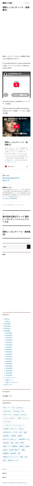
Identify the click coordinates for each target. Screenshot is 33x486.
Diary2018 (9, 345)
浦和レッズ (6, 446)
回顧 (25, 432)
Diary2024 (7, 328)
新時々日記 (7, 3)
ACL (13, 407)
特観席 (27, 446)
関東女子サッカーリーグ (10, 457)
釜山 (19, 453)
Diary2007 (9, 370)
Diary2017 (9, 347)
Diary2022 (9, 335)
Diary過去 (7, 330)
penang (23, 414)
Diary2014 (9, 354)
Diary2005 (9, 375)
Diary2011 (9, 361)
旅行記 (5, 473)
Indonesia (16, 411)
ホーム (5, 469)
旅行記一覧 (6, 180)
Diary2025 (7, 326)
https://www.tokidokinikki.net (11, 178)
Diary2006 (9, 373)
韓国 (21, 457)
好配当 (20, 436)
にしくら (25, 418)
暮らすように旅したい (10, 439)
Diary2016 (9, 349)
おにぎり (12, 418)
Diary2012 (9, 359)
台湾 (20, 432)
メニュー (27, 3)
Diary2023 (9, 333)
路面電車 (13, 453)
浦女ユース (9, 380)
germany (20, 407)
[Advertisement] (16, 34)
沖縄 (16, 443)
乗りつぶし (14, 429)
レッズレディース (19, 204)
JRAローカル (7, 414)
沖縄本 (22, 443)
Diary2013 (9, 356)
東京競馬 (6, 443)
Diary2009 (9, 366)
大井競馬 (13, 436)
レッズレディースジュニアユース (13, 425)
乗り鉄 (21, 429)
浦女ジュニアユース (12, 382)
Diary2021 (9, 338)
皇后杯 (5, 450)
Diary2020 (9, 340)
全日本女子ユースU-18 (10, 432)
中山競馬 (6, 429)
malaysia (16, 414)
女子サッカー (8, 384)
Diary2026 (7, 323)
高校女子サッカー (13, 460)
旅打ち (8, 321)
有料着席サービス (24, 439)
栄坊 (12, 443)
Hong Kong (7, 411)
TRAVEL (7, 319)
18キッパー (6, 407)
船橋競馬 (6, 453)
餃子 (26, 457)
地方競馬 (6, 436)
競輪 (23, 450)
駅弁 (4, 460)
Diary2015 (9, 352)
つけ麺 (19, 418)
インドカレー (7, 422)
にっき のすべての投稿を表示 (10, 198)
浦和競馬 (14, 446)
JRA (22, 411)
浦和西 (21, 446)
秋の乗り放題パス (14, 450)
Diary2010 (9, 363)
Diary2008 (9, 368)
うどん (5, 418)
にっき (4, 204)
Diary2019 (9, 342)
